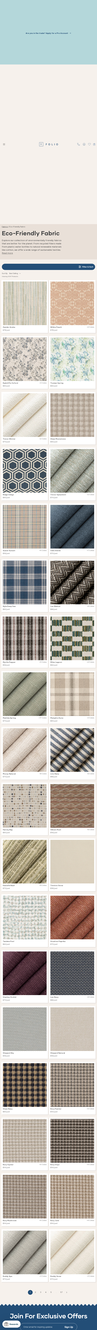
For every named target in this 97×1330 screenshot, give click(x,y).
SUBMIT (71, 684)
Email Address (57, 671)
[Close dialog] (91, 637)
